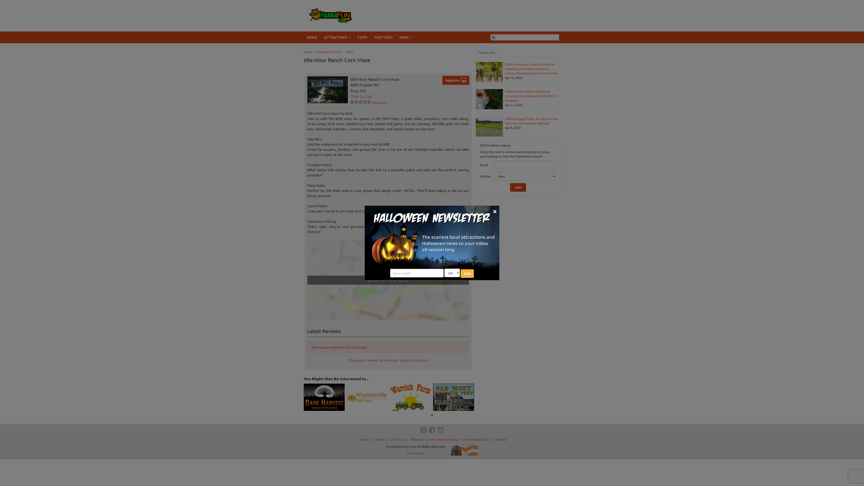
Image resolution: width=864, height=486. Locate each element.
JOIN (467, 274)
